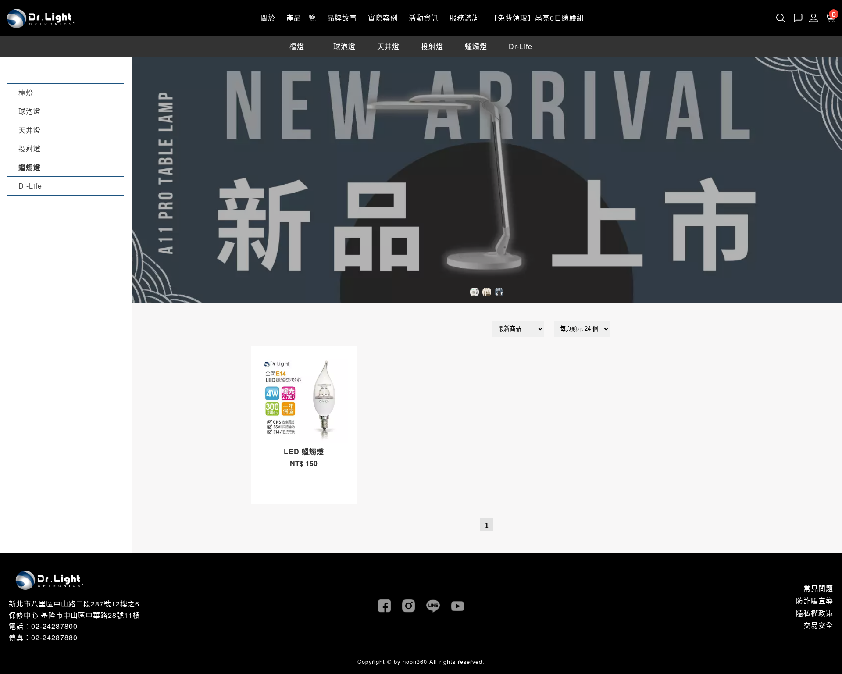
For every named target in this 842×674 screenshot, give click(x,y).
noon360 (415, 661)
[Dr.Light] (40, 17)
